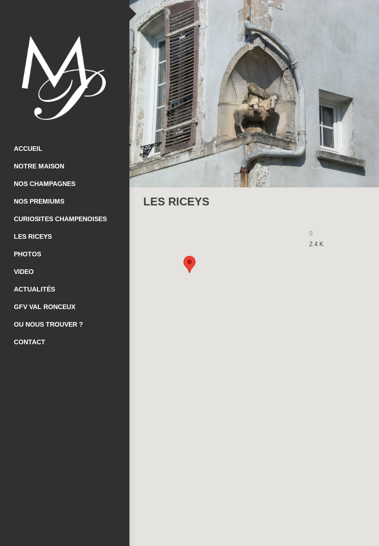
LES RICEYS (33, 236)
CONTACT (29, 342)
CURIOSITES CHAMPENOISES (60, 219)
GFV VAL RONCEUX (44, 306)
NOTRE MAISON (39, 166)
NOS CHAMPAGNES (44, 183)
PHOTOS (27, 254)
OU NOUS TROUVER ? (48, 324)
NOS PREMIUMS (39, 201)
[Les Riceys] (349, 202)
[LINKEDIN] (83, 14)
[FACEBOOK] (46, 14)
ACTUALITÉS (34, 289)
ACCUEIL (28, 148)
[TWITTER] (64, 14)
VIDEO (24, 271)
